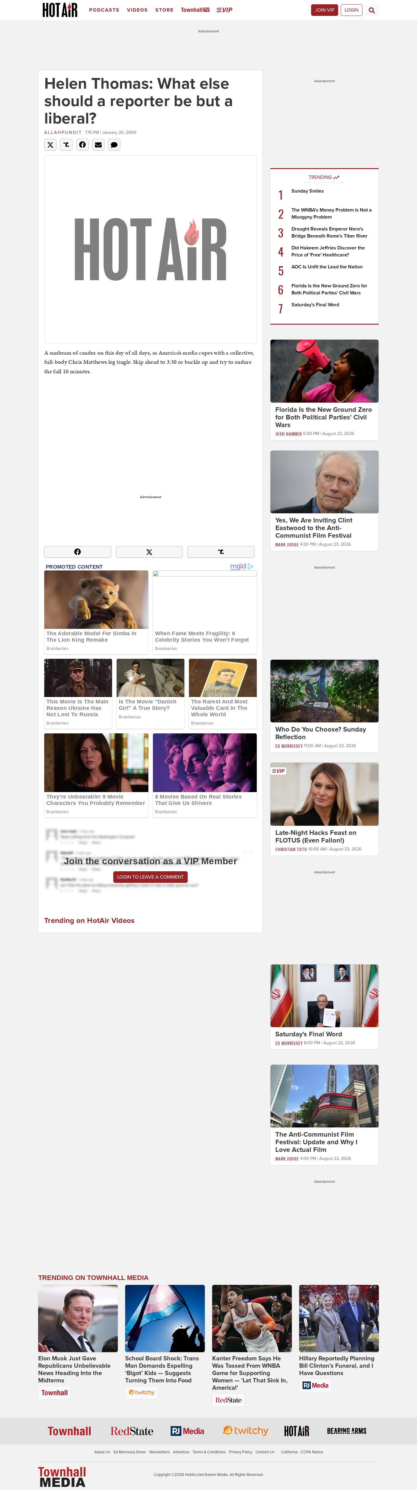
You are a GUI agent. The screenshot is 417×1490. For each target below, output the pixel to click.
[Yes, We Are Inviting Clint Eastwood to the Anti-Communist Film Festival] (324, 481)
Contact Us (265, 1452)
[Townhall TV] (196, 10)
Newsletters (159, 1452)
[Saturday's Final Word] (324, 995)
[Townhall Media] (61, 1476)
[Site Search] (372, 10)
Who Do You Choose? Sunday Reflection (320, 733)
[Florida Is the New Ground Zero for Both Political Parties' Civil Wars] (324, 371)
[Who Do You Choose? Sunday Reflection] (324, 691)
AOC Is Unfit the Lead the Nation (327, 267)
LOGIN (351, 10)
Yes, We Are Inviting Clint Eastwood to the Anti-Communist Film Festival (313, 528)
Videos (137, 10)
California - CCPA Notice (302, 1452)
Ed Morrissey (289, 746)
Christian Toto (291, 849)
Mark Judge (287, 544)
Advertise (181, 1452)
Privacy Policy (240, 1452)
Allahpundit (63, 132)
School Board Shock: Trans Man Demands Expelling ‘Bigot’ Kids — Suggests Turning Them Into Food (162, 1369)
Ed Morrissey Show (130, 1452)
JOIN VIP (324, 10)
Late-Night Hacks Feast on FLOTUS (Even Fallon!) (316, 836)
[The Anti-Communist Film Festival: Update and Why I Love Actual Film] (324, 1096)
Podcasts (104, 10)
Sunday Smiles (308, 191)
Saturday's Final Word (315, 305)
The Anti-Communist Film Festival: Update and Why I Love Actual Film (316, 1142)
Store (164, 10)
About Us (102, 1452)
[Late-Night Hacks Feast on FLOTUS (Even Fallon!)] (324, 794)
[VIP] (225, 10)
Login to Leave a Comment (150, 877)
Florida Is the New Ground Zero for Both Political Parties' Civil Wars (323, 417)
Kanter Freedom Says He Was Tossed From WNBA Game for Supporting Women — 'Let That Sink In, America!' (250, 1373)
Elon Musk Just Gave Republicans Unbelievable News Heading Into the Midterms (74, 1369)
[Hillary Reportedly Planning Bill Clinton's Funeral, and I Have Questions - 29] (339, 1318)
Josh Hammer (288, 433)
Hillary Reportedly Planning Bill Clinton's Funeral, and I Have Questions (337, 1366)
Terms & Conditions (209, 1452)
